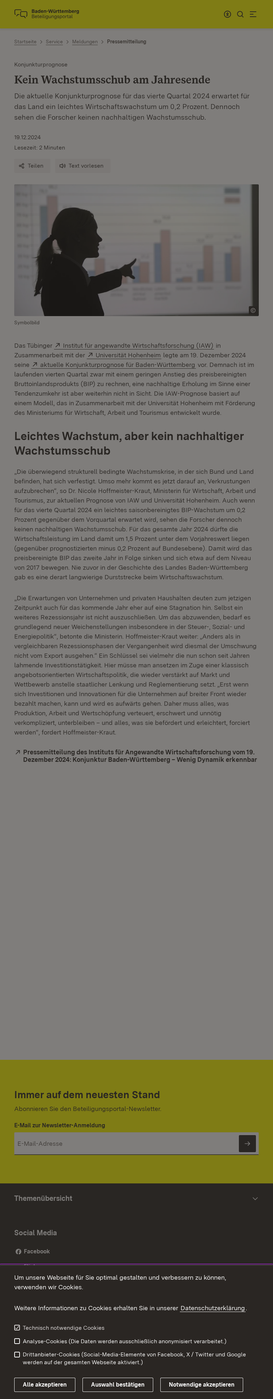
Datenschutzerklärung (213, 1308)
